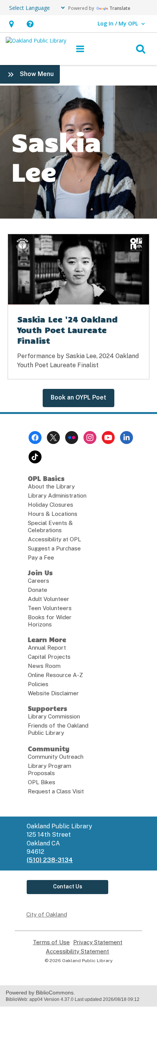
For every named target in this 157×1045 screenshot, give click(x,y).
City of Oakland (46, 914)
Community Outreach (55, 756)
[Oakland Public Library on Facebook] (35, 437)
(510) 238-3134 (50, 860)
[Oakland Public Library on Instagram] (89, 437)
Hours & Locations (52, 514)
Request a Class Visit (56, 791)
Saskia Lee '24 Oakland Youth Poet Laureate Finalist (67, 329)
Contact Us (67, 886)
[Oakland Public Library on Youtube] (108, 437)
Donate (37, 590)
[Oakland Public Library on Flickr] (71, 437)
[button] (11, 23)
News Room (44, 666)
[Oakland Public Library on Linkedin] (126, 437)
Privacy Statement (97, 942)
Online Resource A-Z (55, 675)
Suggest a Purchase (54, 548)
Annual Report (47, 647)
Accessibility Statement (77, 951)
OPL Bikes (41, 782)
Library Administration (57, 495)
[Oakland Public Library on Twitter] (53, 437)
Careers (38, 580)
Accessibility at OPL (54, 539)
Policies (38, 684)
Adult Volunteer (48, 599)
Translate (119, 8)
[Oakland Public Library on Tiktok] (35, 456)
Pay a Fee (41, 557)
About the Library (51, 486)
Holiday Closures (50, 504)
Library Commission (54, 716)
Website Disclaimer (53, 693)
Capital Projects (49, 656)
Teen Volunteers (50, 608)
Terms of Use (51, 942)
